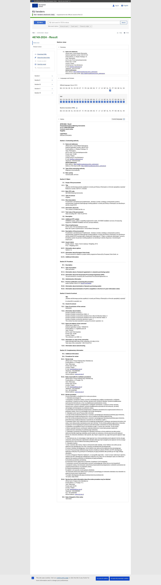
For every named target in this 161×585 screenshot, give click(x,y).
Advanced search (64, 26)
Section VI (38, 93)
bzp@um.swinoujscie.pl (76, 66)
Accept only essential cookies (119, 578)
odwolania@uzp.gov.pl (76, 369)
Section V (37, 88)
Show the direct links (43, 57)
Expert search (74, 26)
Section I (37, 76)
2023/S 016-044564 (86, 283)
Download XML (42, 54)
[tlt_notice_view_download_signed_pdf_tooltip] (110, 90)
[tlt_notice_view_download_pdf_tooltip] (61, 102)
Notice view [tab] (36, 42)
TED (33, 32)
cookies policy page (62, 578)
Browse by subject (85, 26)
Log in (117, 5)
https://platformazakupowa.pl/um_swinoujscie (85, 71)
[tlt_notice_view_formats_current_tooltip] (124, 119)
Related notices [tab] (37, 46)
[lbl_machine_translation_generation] (76, 108)
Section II (37, 80)
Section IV (38, 84)
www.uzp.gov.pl (79, 374)
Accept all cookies (102, 578)
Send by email (41, 64)
